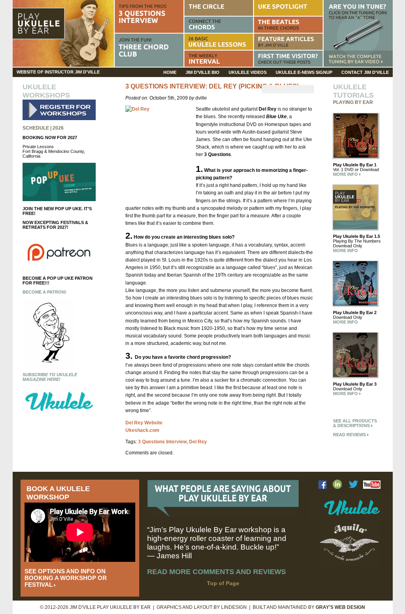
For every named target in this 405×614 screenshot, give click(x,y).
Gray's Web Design (340, 607)
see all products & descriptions (355, 423)
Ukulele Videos (248, 72)
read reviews (350, 434)
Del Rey (198, 441)
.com (142, 430)
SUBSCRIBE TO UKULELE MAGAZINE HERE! (50, 377)
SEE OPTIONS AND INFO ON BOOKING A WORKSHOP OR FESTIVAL (66, 578)
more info (346, 174)
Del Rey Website (144, 423)
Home (169, 72)
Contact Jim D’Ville (365, 72)
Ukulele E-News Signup (304, 72)
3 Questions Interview (162, 441)
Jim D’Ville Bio (202, 72)
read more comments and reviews (216, 572)
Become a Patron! (44, 292)
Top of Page (223, 583)
